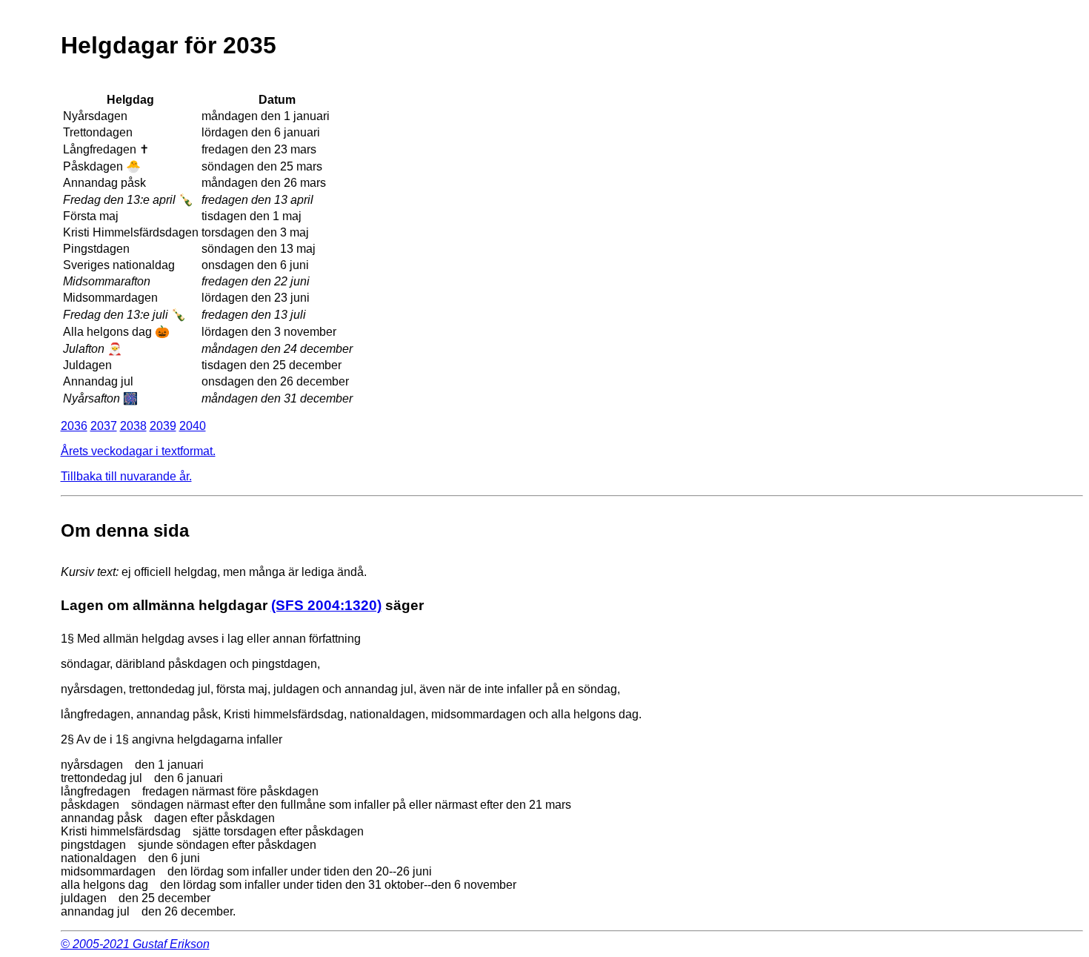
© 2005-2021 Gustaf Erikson (135, 944)
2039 (163, 426)
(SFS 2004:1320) (326, 605)
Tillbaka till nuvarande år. (126, 476)
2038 (133, 426)
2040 (192, 426)
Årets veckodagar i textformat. (138, 451)
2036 (74, 426)
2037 (103, 426)
